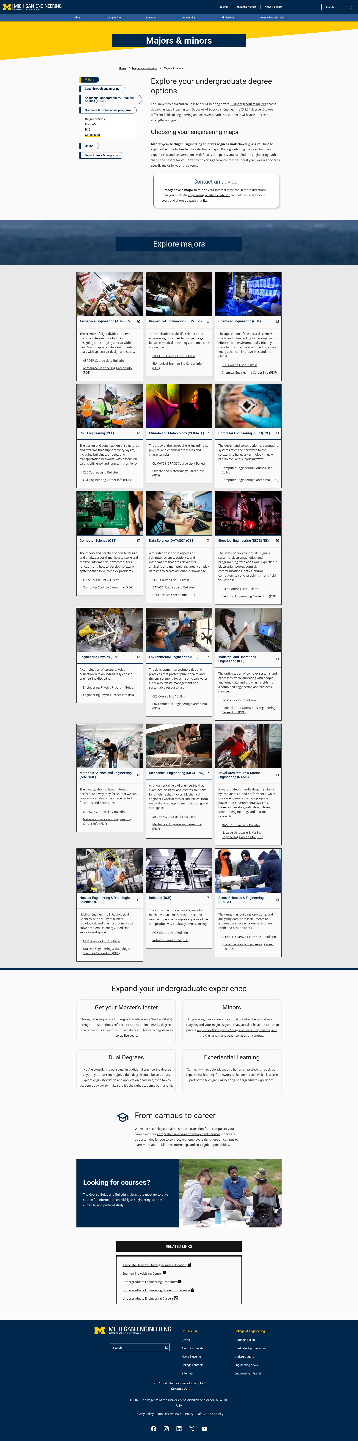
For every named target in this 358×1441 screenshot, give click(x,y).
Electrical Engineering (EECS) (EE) (243, 540)
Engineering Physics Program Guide (108, 687)
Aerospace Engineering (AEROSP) (105, 321)
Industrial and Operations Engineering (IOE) (237, 659)
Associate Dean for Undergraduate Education (154, 1265)
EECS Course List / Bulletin (101, 580)
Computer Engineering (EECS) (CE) (244, 433)
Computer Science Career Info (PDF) (108, 587)
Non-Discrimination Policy (175, 1414)
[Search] (352, 7)
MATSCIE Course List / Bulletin (104, 812)
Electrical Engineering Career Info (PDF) (249, 596)
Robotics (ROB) (160, 898)
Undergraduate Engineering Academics (150, 1282)
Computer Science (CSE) (98, 540)
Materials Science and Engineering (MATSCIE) (106, 775)
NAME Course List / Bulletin (241, 825)
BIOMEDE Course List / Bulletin (173, 356)
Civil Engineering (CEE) (97, 433)
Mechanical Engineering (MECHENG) (176, 773)
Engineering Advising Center (142, 1273)
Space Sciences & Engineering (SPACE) (241, 900)
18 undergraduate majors (248, 104)
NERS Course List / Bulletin (101, 941)
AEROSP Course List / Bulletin (103, 361)
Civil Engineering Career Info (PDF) (107, 480)
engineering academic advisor (209, 195)
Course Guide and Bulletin (107, 1194)
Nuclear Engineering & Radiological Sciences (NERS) (106, 900)
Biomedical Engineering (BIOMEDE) (175, 321)
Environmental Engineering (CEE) (173, 657)
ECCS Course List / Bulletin (170, 580)
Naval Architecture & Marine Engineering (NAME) (239, 775)
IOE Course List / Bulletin (239, 700)
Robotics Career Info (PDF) (170, 940)
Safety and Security (210, 1414)
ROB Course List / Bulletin (170, 933)
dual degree (133, 1075)
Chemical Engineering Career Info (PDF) (249, 372)
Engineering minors (202, 1019)
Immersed (248, 1075)
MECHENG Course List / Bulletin (174, 817)
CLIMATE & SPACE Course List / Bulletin (179, 463)
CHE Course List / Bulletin (239, 365)
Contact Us (179, 1389)
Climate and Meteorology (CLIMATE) (176, 433)
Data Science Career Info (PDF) (173, 595)
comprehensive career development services (188, 1134)
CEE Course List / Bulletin (100, 472)
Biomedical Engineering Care (172, 364)
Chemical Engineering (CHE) (239, 321)
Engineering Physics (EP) (98, 657)
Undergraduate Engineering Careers (148, 1298)
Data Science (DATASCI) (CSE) (171, 540)
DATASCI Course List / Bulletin (173, 587)
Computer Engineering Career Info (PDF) (250, 480)
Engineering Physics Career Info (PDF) (109, 695)
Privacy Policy (144, 1414)
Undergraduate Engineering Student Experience (156, 1290)
